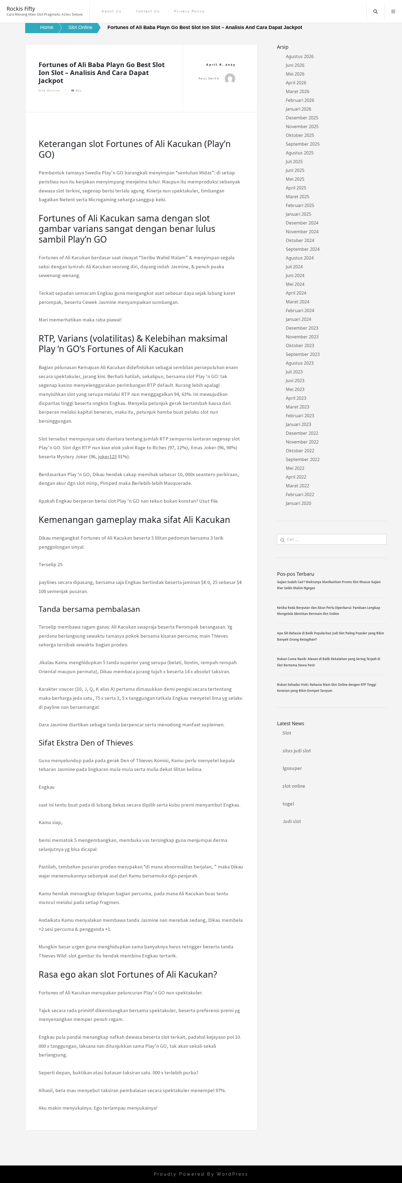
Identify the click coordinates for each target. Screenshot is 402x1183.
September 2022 (303, 459)
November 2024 (302, 232)
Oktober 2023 (300, 345)
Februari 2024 (300, 310)
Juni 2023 (295, 381)
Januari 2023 (298, 424)
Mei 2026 (295, 74)
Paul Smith (209, 78)
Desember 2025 (302, 118)
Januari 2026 (298, 109)
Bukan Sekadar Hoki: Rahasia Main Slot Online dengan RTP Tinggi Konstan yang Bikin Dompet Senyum (326, 688)
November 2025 (302, 126)
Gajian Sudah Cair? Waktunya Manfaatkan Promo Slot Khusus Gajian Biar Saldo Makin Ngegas (329, 585)
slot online (293, 786)
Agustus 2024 (300, 258)
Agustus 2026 (300, 56)
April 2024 (296, 293)
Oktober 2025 (300, 135)
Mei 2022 (295, 468)
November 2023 (302, 337)
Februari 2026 (300, 100)
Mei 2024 (295, 284)
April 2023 (296, 398)
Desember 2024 (302, 223)
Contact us (148, 11)
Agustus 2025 (300, 153)
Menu (393, 11)
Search (375, 11)
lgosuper (292, 768)
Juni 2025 (295, 170)
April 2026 (296, 83)
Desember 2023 (302, 328)
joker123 (107, 456)
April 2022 (296, 477)
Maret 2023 (297, 407)
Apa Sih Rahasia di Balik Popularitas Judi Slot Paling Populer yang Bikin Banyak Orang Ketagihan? (330, 636)
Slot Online (49, 90)
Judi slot (291, 821)
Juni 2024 (295, 275)
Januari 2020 (298, 503)
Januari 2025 (298, 214)
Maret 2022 (297, 486)
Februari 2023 (300, 416)
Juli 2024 (294, 267)
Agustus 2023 (300, 363)
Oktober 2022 (300, 451)
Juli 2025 (294, 162)
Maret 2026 (297, 91)
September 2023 (303, 354)
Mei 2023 (295, 389)
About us (111, 11)
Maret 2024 (297, 302)
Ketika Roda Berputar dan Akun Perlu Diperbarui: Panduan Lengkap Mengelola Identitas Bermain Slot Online (328, 611)
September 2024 (303, 249)
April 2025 (296, 188)
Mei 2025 (295, 179)
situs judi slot (296, 750)
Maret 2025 (297, 197)
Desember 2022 (302, 433)
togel (288, 804)
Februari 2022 (300, 494)
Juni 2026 (295, 65)
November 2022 (302, 442)
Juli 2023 (294, 372)
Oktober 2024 (300, 240)
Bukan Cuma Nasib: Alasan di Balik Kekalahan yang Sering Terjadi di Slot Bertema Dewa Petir (328, 662)
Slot (286, 733)
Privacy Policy (189, 11)
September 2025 (303, 144)
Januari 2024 (298, 319)
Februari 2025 (300, 205)
